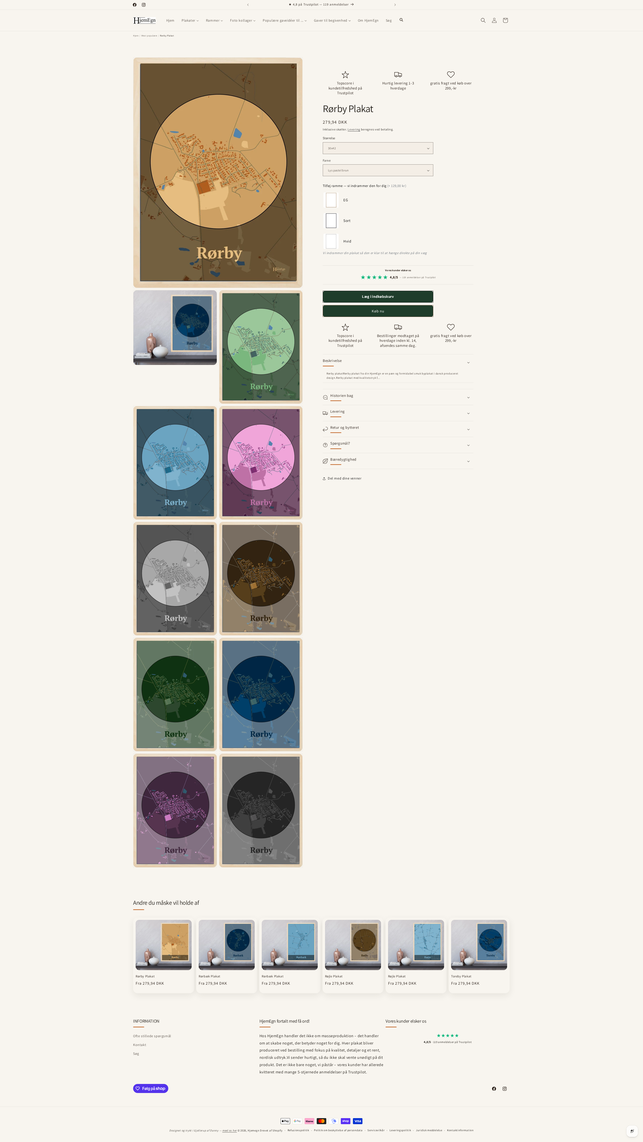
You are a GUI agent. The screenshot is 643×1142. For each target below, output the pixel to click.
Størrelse (329, 138)
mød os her (229, 1130)
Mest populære (149, 35)
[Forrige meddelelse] (247, 5)
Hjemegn (253, 1130)
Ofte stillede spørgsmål (152, 1036)
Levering (354, 129)
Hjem (135, 35)
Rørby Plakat (145, 976)
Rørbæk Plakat (209, 976)
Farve (327, 160)
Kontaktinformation (460, 1130)
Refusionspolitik (298, 1130)
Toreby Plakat (461, 976)
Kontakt (139, 1044)
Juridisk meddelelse (429, 1130)
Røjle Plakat (334, 976)
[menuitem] (170, 20)
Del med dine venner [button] (344, 478)
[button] (483, 20)
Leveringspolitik (400, 1130)
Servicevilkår (376, 1130)
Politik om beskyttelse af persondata (338, 1130)
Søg (136, 1053)
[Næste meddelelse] (395, 5)
